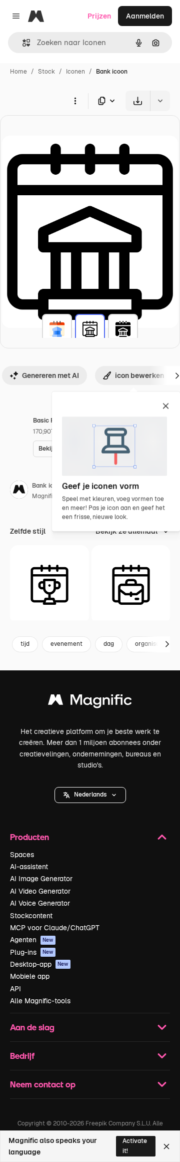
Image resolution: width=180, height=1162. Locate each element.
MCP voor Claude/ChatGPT (55, 927)
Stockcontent (31, 915)
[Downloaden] (138, 101)
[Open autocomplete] (22, 43)
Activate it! (134, 1145)
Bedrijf (22, 1055)
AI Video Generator (40, 891)
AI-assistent (29, 866)
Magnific (44, 496)
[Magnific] (90, 702)
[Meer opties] (75, 101)
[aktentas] (131, 584)
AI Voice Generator (40, 903)
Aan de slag (32, 1027)
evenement (66, 644)
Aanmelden (145, 16)
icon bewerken (139, 375)
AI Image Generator (41, 878)
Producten (29, 837)
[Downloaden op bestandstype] (107, 101)
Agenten (32, 939)
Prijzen (99, 16)
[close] (166, 407)
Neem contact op (43, 1084)
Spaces (22, 854)
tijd (25, 644)
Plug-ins (32, 952)
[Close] (167, 1146)
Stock (46, 72)
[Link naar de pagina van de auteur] (19, 491)
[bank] (57, 329)
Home (18, 72)
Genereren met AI (50, 375)
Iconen (75, 72)
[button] (90, 795)
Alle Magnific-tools (40, 1000)
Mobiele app (30, 976)
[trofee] (49, 584)
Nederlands (90, 795)
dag (109, 644)
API (15, 988)
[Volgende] (167, 644)
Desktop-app (39, 964)
